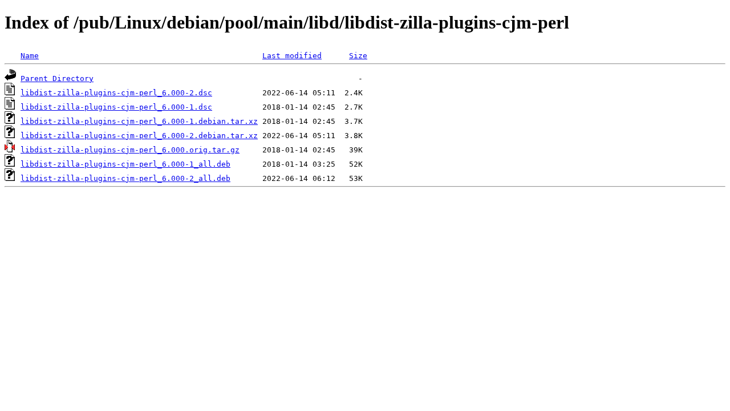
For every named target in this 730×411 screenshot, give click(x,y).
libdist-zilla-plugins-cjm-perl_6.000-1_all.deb (125, 164)
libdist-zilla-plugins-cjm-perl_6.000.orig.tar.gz (130, 150)
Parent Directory (57, 78)
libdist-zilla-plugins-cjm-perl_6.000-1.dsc (116, 107)
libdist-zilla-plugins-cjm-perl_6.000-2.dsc (116, 92)
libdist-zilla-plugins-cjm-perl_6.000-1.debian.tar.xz (139, 121)
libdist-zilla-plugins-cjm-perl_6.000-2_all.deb (125, 178)
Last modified (292, 55)
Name (30, 55)
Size (358, 55)
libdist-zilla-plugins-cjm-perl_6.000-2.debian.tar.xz (139, 135)
